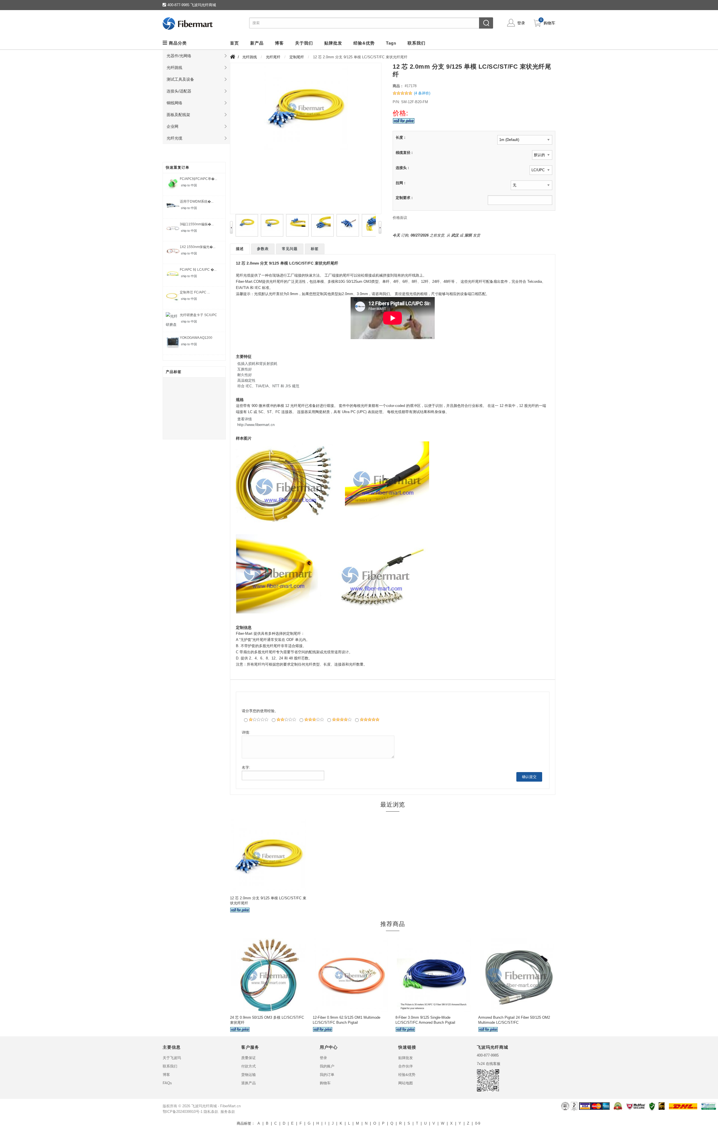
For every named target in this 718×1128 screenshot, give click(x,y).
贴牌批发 (405, 1058)
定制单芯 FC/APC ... (195, 292)
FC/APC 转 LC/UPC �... (198, 270)
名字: (246, 767)
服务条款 (227, 1112)
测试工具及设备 (180, 79)
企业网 (172, 126)
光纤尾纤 (273, 57)
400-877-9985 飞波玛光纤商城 (191, 5)
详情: (246, 732)
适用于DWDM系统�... (196, 201)
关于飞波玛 (172, 1058)
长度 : (400, 137)
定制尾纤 (296, 57)
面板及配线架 (178, 114)
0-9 (477, 1123)
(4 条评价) (422, 93)
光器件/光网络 (179, 56)
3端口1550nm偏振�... (197, 224)
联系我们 (170, 1066)
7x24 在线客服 (488, 1064)
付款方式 (248, 1066)
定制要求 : (404, 198)
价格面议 (400, 218)
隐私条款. (211, 1112)
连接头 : (402, 168)
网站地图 (405, 1083)
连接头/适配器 (179, 91)
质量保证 (248, 1058)
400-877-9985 (488, 1055)
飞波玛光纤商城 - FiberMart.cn (216, 1106)
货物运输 (248, 1075)
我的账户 (327, 1066)
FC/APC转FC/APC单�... (198, 179)
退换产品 (248, 1083)
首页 (234, 43)
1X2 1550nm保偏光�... (197, 247)
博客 (166, 1075)
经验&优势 (406, 1075)
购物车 (549, 23)
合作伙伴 (405, 1066)
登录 (521, 23)
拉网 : (400, 183)
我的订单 (327, 1075)
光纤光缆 (174, 138)
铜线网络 (174, 103)
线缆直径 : (404, 152)
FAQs (167, 1083)
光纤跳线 (174, 67)
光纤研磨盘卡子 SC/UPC (198, 315)
